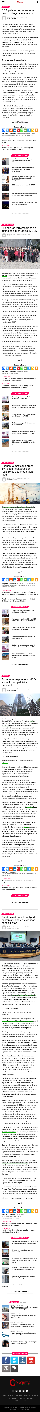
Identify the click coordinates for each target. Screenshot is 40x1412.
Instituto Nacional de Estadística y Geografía (18, 507)
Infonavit (22, 585)
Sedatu (4, 587)
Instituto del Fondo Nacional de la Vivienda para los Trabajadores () (17, 1341)
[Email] (25, 130)
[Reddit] (11, 130)
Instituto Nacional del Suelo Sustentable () (17, 1021)
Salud (19, 1216)
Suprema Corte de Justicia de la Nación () (20, 822)
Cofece (26, 827)
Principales (6, 373)
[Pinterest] (18, 130)
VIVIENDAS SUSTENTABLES (10, 1218)
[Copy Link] (32, 130)
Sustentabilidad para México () (23, 995)
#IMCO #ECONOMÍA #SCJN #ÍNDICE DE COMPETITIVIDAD (19, 874)
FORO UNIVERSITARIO (9, 1216)
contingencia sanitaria (10, 135)
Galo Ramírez (13, 479)
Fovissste (13, 585)
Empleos (30, 135)
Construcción (23, 372)
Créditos (5, 585)
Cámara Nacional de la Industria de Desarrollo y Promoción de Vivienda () (20, 1129)
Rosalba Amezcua (14, 928)
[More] (36, 130)
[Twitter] (7, 130)
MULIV (4, 276)
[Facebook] (3, 130)
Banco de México (31, 807)
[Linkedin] (14, 130)
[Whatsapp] (21, 130)
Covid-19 (23, 135)
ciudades (21, 1214)
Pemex (4, 831)
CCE (33, 134)
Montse (11, 236)
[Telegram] (29, 130)
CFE (11, 831)
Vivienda (15, 373)
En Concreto (12, 18)
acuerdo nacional (24, 134)
